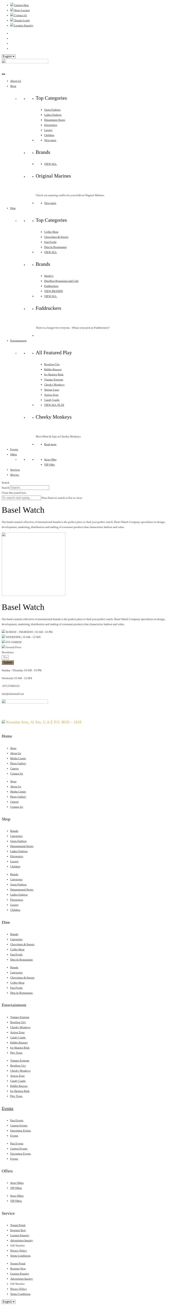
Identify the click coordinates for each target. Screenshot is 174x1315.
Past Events (16, 1120)
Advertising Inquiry (21, 1240)
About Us (15, 81)
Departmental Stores (21, 846)
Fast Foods (50, 242)
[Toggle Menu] (3, 74)
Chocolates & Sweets (56, 236)
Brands (14, 831)
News (13, 748)
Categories (16, 836)
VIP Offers (16, 1188)
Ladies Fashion (53, 114)
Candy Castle (52, 399)
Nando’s (48, 275)
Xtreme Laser (51, 389)
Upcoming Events (20, 1130)
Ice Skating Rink (53, 374)
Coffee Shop (51, 231)
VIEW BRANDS (53, 291)
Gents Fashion (52, 109)
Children (49, 135)
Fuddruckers (51, 286)
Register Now (18, 1230)
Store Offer (50, 459)
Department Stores (54, 119)
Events (14, 449)
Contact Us (16, 773)
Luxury (48, 130)
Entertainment (18, 340)
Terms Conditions (20, 1255)
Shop (13, 86)
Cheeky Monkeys (54, 384)
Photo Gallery (18, 763)
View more (50, 140)
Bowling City (52, 364)
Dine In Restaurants (55, 247)
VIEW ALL (50, 163)
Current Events (18, 1125)
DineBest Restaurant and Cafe (61, 281)
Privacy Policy (18, 1250)
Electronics (50, 125)
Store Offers (17, 1182)
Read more (50, 444)
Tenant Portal (17, 1225)
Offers (13, 454)
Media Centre (18, 758)
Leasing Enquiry (19, 1235)
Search (5, 487)
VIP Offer (49, 464)
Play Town (16, 1052)
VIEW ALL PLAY (54, 405)
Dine (13, 208)
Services (15, 469)
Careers (14, 768)
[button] (87, 482)
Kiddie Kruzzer (53, 369)
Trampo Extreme (53, 379)
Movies (14, 474)
